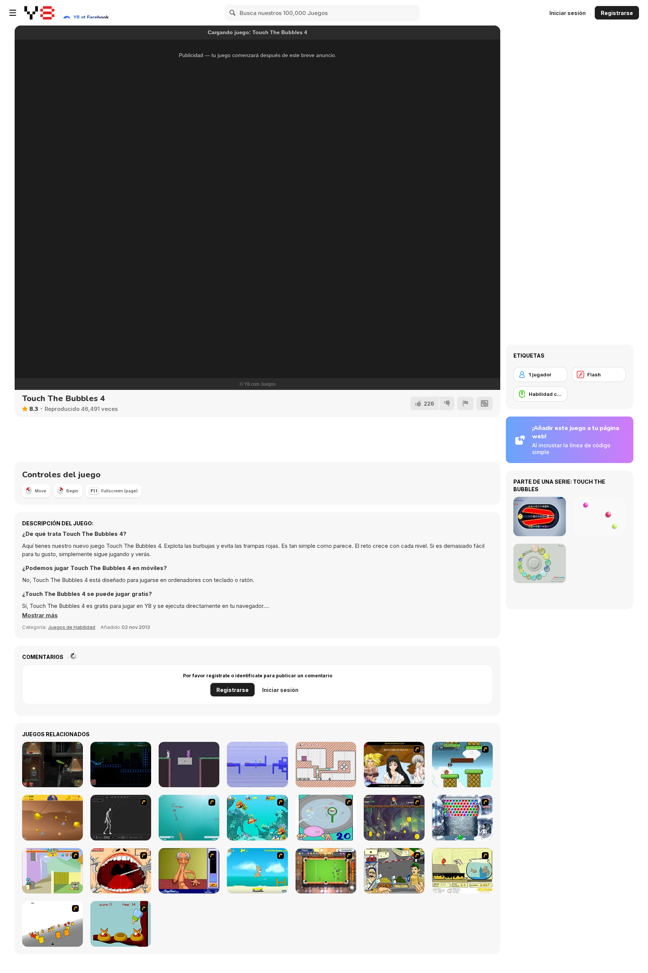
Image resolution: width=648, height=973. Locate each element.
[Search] (233, 13)
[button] (40, 615)
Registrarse (617, 13)
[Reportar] (465, 403)
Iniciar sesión (567, 13)
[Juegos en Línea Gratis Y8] (39, 13)
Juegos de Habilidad (71, 627)
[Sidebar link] (12, 12)
